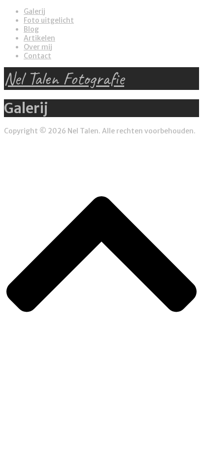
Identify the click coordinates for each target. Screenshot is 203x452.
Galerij (34, 11)
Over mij (38, 46)
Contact (37, 55)
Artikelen (39, 38)
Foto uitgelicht (49, 20)
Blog (31, 29)
